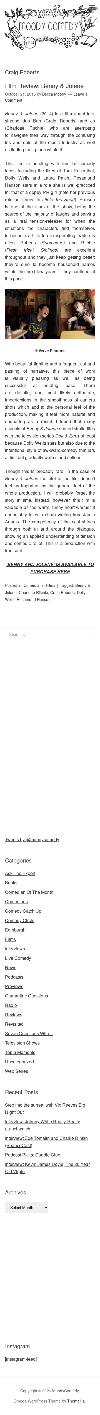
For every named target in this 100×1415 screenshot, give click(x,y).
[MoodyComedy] (50, 45)
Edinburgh (15, 930)
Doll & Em (65, 436)
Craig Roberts (62, 592)
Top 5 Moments (20, 1052)
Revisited (14, 1024)
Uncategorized (19, 1061)
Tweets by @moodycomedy (32, 839)
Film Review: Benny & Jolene (44, 85)
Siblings (49, 250)
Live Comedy (18, 958)
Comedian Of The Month (29, 892)
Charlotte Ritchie (33, 592)
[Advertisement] (46, 737)
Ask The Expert (20, 873)
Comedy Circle (19, 920)
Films (50, 585)
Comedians (34, 585)
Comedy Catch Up (23, 911)
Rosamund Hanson (34, 599)
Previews (14, 986)
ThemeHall (76, 1401)
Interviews (15, 948)
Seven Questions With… (29, 1033)
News (10, 967)
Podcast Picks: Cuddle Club (32, 1155)
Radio (11, 1005)
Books (11, 882)
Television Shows (22, 1043)
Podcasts (14, 977)
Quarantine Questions (26, 995)
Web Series (16, 1071)
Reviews (13, 1014)
